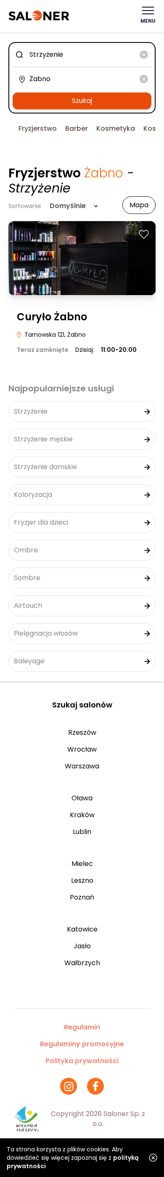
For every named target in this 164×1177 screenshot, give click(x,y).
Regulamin (82, 1027)
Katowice (82, 929)
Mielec (82, 863)
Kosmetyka (115, 128)
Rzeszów (82, 732)
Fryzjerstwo (38, 128)
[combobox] (82, 54)
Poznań (82, 897)
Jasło (82, 946)
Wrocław (82, 749)
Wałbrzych (82, 963)
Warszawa (82, 766)
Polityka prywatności (82, 1061)
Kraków (82, 815)
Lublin (82, 832)
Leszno (82, 880)
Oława (82, 798)
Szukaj (82, 101)
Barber (76, 128)
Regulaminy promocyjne (82, 1044)
